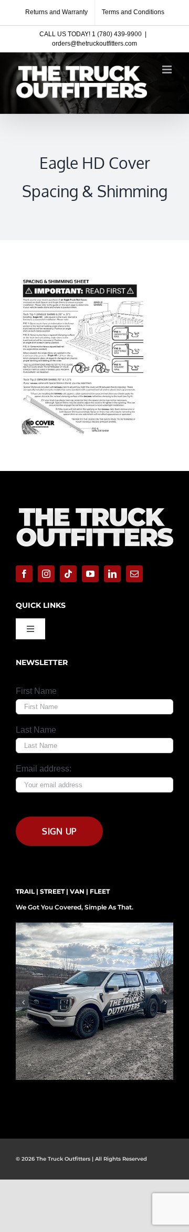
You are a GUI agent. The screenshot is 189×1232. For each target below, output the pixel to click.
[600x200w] (94, 506)
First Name (36, 691)
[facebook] (24, 573)
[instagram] (46, 573)
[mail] (134, 573)
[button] (24, 1002)
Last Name (36, 729)
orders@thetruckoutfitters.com (94, 43)
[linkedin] (112, 573)
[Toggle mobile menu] (167, 69)
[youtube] (90, 573)
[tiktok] (68, 573)
